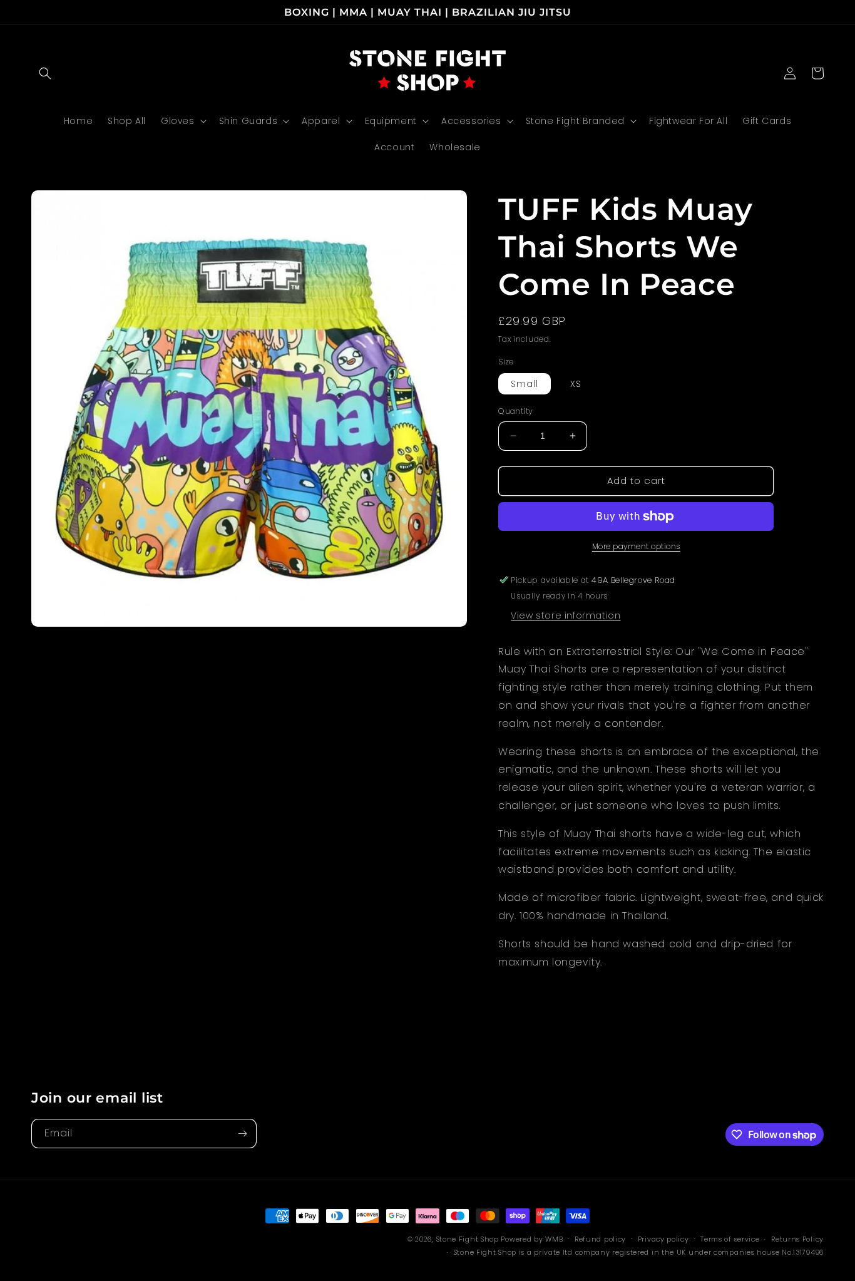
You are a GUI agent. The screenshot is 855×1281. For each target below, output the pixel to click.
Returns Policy (797, 1239)
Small (524, 384)
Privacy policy (663, 1239)
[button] (45, 73)
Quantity (515, 411)
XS (575, 384)
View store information (565, 615)
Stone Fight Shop (467, 1239)
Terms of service (729, 1239)
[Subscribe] (242, 1133)
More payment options (636, 546)
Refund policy (600, 1239)
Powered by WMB (532, 1239)
